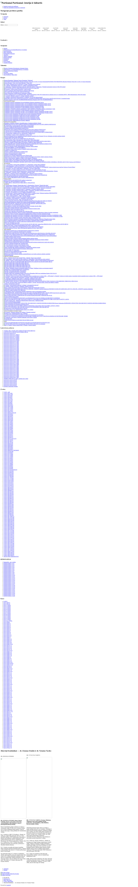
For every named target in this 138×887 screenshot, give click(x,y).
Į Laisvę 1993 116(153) (8, 537)
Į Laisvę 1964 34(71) (8, 434)
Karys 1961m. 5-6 (7, 675)
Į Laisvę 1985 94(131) (8, 508)
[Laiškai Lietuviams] (5, 875)
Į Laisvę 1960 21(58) (8, 418)
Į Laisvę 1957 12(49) (8, 407)
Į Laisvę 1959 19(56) (8, 415)
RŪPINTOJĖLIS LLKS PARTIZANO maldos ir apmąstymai (17, 180)
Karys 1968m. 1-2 (7, 718)
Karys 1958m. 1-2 (7, 652)
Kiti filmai (5, 72)
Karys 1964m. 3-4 (7, 693)
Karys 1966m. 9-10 (7, 710)
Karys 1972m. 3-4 (7, 745)
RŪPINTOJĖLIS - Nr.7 (8, 571)
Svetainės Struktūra (7, 62)
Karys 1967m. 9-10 (7, 716)
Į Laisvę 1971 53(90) (8, 456)
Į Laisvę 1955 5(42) (7, 398)
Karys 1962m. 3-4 (7, 680)
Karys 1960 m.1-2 (7, 666)
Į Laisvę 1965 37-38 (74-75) (9, 438)
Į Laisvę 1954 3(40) (7, 396)
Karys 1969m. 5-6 (7, 727)
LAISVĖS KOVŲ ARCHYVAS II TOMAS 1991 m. (15, 332)
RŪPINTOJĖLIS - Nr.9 (8, 573)
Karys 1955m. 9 (7, 633)
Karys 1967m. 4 (7, 712)
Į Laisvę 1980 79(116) (8, 489)
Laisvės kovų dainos (8, 73)
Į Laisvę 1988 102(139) (8, 519)
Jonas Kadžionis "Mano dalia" (10, 74)
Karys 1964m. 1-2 (7, 692)
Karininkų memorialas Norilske (10, 386)
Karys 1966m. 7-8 (7, 709)
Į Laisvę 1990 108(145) (8, 526)
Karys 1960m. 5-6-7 (8, 668)
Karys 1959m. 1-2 (7, 659)
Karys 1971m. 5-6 (7, 740)
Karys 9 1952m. (7, 615)
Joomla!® (8, 885)
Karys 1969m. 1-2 (7, 724)
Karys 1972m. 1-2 (7, 743)
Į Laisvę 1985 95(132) (8, 510)
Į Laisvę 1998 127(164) (8, 551)
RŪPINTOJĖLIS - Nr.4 (8, 567)
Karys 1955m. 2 (7, 624)
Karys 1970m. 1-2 (7, 731)
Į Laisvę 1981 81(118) (8, 491)
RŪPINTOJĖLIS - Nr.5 (8, 568)
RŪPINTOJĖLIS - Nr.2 (8, 564)
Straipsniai (5, 16)
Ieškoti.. (2, 25)
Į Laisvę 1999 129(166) (8, 554)
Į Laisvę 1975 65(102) (8, 471)
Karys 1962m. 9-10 (7, 684)
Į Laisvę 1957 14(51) (8, 410)
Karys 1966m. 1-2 (7, 705)
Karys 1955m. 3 (7, 626)
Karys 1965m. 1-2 (7, 698)
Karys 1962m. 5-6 (7, 681)
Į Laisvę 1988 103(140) (8, 520)
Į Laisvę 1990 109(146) (8, 528)
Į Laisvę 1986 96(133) (8, 511)
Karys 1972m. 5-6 (7, 746)
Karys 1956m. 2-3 (7, 639)
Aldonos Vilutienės (7, 56)
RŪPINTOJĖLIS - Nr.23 (9, 592)
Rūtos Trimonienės (7, 52)
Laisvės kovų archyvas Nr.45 (10, 385)
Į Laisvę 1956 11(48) (8, 406)
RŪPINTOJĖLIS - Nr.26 (9, 595)
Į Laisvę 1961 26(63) (8, 424)
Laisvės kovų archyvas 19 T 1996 (11, 352)
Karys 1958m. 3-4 (7, 653)
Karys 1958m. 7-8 (7, 655)
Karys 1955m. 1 (7, 623)
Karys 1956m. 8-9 (7, 642)
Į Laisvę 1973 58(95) (8, 463)
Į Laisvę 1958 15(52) (8, 411)
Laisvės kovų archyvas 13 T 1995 (11, 345)
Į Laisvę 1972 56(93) (8, 460)
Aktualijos (5, 55)
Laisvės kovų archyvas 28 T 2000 (11, 364)
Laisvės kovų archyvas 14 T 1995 (11, 346)
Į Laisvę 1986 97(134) (8, 512)
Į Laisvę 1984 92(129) (8, 506)
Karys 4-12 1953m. (7, 620)
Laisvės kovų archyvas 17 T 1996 (11, 350)
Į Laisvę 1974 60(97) (8, 465)
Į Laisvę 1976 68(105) (8, 475)
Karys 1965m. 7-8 (7, 702)
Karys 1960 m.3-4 (7, 667)
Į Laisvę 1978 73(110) (8, 481)
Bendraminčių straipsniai (9, 53)
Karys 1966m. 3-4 (7, 706)
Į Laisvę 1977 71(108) (8, 478)
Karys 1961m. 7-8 (7, 676)
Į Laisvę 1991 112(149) (8, 532)
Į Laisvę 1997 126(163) (8, 550)
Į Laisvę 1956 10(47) (8, 405)
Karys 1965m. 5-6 (7, 701)
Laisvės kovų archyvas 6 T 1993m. (11, 336)
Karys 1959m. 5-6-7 (8, 662)
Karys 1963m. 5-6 (7, 688)
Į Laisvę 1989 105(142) (8, 522)
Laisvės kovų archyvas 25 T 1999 (11, 360)
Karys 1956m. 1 (7, 637)
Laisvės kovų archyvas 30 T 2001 (11, 367)
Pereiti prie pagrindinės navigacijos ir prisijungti (14, 7)
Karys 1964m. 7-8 (7, 696)
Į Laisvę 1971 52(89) (8, 455)
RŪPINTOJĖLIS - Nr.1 (8, 563)
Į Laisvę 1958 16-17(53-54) (9, 412)
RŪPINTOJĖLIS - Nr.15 (9, 581)
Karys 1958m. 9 (7, 657)
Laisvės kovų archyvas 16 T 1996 (11, 349)
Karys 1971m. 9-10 (7, 742)
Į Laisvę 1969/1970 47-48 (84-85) (11, 450)
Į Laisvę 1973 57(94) (8, 462)
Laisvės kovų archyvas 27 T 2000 (11, 363)
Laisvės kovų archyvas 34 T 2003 (11, 372)
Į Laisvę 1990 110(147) (8, 529)
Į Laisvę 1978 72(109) (8, 480)
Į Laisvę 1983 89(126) (8, 502)
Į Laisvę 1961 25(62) (8, 423)
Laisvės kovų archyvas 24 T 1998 (11, 359)
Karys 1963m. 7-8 (7, 689)
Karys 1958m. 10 (7, 658)
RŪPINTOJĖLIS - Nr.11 (9, 576)
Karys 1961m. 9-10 (7, 677)
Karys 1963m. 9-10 (7, 690)
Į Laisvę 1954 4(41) (7, 397)
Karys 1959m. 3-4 (7, 661)
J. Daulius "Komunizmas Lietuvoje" (11, 283)
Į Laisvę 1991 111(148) (8, 530)
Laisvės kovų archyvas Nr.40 (10, 381)
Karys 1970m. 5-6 (7, 733)
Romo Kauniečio (7, 51)
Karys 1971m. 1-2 (7, 737)
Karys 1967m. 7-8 (7, 715)
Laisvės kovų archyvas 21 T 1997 (11, 355)
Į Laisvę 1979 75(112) (8, 484)
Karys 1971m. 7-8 (7, 741)
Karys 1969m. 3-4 (7, 725)
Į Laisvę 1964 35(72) (8, 436)
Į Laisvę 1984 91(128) (8, 504)
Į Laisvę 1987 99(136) (8, 515)
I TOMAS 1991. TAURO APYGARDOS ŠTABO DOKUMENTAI (19, 330)
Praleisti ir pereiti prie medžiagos (10, 6)
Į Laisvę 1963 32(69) (8, 432)
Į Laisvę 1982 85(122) (8, 497)
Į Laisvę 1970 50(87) (8, 453)
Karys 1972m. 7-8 (7, 747)
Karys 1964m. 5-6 (7, 694)
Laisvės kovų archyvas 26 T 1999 (11, 361)
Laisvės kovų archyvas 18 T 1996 (11, 351)
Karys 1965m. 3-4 (7, 699)
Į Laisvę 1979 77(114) (8, 486)
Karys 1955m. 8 (7, 632)
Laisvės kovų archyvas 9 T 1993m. (11, 339)
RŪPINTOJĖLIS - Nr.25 (9, 594)
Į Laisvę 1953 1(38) (7, 393)
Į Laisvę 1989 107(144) (8, 525)
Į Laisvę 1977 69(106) (8, 476)
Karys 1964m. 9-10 (7, 697)
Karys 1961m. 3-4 (7, 674)
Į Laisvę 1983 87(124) (8, 499)
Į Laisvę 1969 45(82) (8, 447)
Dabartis (5, 48)
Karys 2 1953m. (7, 618)
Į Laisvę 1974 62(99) (8, 468)
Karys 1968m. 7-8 (7, 721)
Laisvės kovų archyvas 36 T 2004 (11, 374)
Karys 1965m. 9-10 (7, 703)
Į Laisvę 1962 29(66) (8, 428)
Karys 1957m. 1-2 (7, 645)
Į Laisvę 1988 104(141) (8, 521)
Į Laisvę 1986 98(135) (8, 513)
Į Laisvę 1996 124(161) (8, 547)
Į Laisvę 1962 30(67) (8, 429)
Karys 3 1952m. (7, 607)
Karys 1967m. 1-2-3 (8, 711)
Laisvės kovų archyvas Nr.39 (10, 380)
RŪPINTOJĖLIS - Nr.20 (9, 588)
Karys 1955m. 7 (7, 631)
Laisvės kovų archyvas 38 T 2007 (11, 377)
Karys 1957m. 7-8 (7, 649)
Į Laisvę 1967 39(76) (8, 440)
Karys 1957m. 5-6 (7, 648)
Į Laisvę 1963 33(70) (8, 433)
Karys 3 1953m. (7, 619)
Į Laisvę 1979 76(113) (8, 485)
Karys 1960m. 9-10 (7, 671)
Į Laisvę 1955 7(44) (7, 401)
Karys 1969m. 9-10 (7, 729)
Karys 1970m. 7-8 (7, 734)
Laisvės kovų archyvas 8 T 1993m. (11, 338)
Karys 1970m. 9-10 (7, 736)
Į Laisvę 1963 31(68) (8, 430)
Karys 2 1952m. (7, 606)
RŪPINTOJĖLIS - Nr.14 (9, 580)
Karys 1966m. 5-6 (7, 707)
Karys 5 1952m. (7, 610)
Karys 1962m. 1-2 (7, 679)
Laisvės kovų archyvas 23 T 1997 (11, 358)
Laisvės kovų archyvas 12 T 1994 (11, 343)
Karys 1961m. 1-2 (7, 672)
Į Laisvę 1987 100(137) (8, 516)
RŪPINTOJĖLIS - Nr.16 (9, 582)
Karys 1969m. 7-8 (7, 728)
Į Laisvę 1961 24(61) (8, 421)
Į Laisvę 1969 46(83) (8, 449)
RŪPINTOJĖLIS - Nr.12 (9, 577)
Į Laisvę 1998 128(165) (8, 552)
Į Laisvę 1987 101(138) (8, 517)
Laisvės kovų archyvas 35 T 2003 (11, 373)
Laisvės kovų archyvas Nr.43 (10, 382)
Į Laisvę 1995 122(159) (8, 544)
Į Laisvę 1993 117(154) (8, 538)
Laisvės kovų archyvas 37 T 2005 (11, 376)
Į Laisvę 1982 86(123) (8, 498)
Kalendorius (6, 58)
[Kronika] (10, 873)
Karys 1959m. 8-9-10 (8, 663)
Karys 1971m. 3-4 (7, 738)
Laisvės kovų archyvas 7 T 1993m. (11, 337)
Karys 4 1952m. (7, 609)
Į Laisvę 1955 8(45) (7, 402)
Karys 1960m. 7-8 (7, 670)
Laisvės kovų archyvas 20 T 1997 (11, 354)
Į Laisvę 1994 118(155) (8, 539)
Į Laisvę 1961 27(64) (8, 425)
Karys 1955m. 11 (7, 636)
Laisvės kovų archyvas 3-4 (9, 333)
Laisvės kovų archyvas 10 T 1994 (11, 341)
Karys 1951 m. (6, 604)
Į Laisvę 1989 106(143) (8, 524)
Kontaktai (5, 60)
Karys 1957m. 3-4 (7, 646)
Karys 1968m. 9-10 (7, 723)
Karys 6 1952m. (7, 611)
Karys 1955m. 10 (7, 635)
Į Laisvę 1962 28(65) (8, 427)
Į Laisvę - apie (6, 392)
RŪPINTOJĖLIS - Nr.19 (9, 586)
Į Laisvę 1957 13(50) (8, 408)
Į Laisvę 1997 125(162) (8, 548)
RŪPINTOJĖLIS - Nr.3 (8, 566)
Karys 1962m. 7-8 (7, 683)
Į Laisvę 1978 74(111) (8, 482)
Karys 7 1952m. (7, 613)
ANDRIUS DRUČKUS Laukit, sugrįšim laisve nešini (15, 378)
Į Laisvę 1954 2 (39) (8, 394)
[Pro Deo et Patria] (5, 872)
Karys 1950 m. (6, 602)
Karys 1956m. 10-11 (8, 644)
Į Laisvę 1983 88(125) (8, 500)
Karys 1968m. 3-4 (7, 719)
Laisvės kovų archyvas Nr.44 (10, 383)
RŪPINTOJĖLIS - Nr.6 (8, 570)
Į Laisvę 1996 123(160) (8, 546)
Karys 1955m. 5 (7, 628)
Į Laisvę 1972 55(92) (8, 459)
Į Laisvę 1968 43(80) (8, 445)
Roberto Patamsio (7, 57)
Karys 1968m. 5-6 (7, 720)
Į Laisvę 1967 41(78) (8, 442)
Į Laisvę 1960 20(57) (8, 416)
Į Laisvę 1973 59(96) (8, 464)
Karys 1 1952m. (7, 605)
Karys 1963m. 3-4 (7, 686)
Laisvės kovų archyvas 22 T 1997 (11, 356)
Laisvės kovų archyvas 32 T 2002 (11, 369)
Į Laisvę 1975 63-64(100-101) (10, 469)
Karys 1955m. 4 (7, 627)
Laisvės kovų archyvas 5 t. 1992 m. (11, 334)
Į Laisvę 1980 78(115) (8, 487)
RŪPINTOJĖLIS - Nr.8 (8, 572)
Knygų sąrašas (6, 61)
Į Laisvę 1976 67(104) (8, 473)
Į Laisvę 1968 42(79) (8, 443)
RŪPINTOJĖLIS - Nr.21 (9, 589)
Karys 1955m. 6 (7, 629)
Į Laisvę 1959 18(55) (8, 414)
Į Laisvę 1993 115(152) (8, 535)
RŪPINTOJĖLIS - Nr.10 (9, 575)
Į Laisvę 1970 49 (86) (8, 451)
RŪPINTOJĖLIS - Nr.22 (9, 590)
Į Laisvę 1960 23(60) (8, 420)
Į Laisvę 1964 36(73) (8, 437)
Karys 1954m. (6, 622)
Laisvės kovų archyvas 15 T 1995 (11, 347)
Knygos (5, 18)
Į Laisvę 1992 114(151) (8, 534)
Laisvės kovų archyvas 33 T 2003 (11, 371)
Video (4, 19)
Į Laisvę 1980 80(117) (8, 490)
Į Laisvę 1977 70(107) (8, 477)
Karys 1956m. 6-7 (7, 641)
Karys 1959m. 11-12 (8, 664)
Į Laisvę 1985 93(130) (8, 507)
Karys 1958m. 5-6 (7, 654)
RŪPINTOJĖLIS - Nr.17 (9, 584)
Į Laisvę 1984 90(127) (8, 503)
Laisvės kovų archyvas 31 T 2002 (11, 368)
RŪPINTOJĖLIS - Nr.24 (9, 593)
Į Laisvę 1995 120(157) (8, 542)
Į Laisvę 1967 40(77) (8, 441)
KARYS (5, 601)
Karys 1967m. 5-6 (7, 714)
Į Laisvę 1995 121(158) (8, 543)
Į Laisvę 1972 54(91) (8, 458)
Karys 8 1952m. (7, 614)
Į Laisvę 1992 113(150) (8, 533)
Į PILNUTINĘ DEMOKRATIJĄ (11, 556)
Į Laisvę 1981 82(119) (8, 493)
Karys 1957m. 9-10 (7, 650)
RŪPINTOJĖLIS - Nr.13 (9, 579)
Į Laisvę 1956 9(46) (7, 403)
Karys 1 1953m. (7, 617)
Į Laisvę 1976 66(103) (8, 472)
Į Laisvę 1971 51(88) (8, 454)
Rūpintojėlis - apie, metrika (9, 562)
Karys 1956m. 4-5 (7, 640)
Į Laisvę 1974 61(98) (8, 467)
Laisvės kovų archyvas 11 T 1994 (11, 342)
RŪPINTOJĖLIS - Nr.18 (9, 585)
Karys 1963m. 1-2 (7, 685)
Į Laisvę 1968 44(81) (8, 446)
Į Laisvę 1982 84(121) (8, 495)
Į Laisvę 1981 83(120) (8, 494)
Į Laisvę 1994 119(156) (8, 541)
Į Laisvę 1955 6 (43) (8, 399)
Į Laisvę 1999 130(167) (8, 555)
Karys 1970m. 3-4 (7, 732)
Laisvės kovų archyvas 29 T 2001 (11, 365)
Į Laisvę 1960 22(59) (8, 419)
